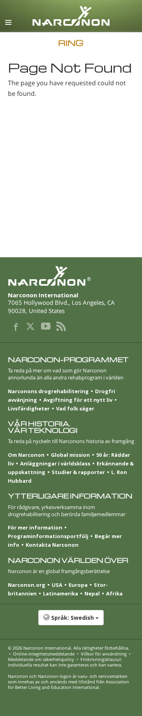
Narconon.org (26, 584)
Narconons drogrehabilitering (48, 391)
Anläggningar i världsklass (55, 463)
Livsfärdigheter (29, 408)
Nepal (92, 593)
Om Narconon (26, 454)
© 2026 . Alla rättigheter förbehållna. (68, 648)
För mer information (35, 527)
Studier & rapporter (78, 472)
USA (57, 584)
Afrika (114, 593)
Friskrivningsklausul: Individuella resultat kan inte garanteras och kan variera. (65, 662)
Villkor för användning (104, 654)
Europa (78, 584)
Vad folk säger (75, 408)
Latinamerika (60, 593)
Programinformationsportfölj (48, 536)
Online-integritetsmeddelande (44, 654)
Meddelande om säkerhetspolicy (41, 659)
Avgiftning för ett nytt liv (77, 399)
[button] (71, 622)
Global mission (70, 454)
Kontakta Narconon (52, 544)
